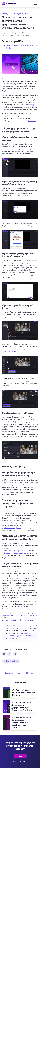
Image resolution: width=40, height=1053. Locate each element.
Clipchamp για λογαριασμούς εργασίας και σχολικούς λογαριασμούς (20, 635)
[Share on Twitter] (9, 654)
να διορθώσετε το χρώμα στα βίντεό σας (16, 550)
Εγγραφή (20, 756)
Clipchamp (32, 121)
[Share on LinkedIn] (15, 654)
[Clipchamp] (9, 3)
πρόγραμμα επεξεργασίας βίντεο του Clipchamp (19, 615)
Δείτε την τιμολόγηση (20, 761)
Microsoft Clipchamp (21, 35)
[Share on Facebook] (4, 654)
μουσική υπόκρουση (9, 351)
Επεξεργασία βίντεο (20, 14)
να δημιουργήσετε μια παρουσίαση (14, 553)
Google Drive (6, 609)
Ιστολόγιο (6, 14)
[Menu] (35, 4)
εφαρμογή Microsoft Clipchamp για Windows (18, 620)
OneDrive (21, 606)
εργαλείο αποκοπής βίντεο (11, 528)
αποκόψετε (32, 104)
